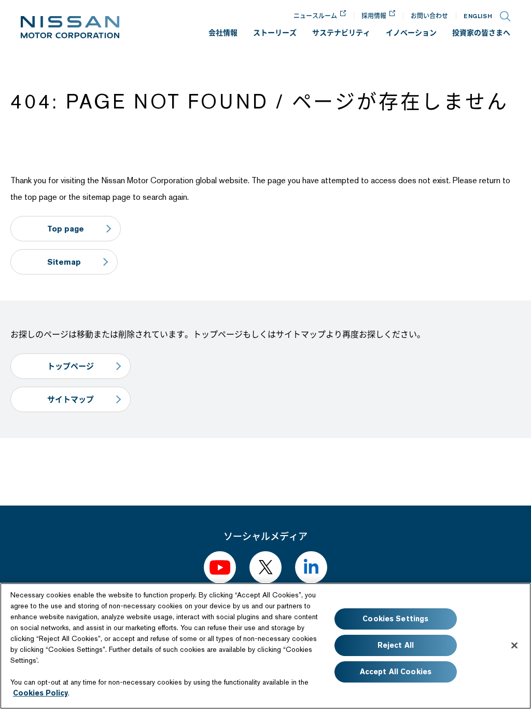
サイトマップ (70, 399)
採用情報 (373, 16)
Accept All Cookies (396, 671)
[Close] (514, 645)
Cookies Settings (395, 618)
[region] (265, 646)
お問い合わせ (429, 16)
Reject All (396, 645)
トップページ (70, 366)
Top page (65, 229)
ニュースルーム (315, 16)
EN (478, 16)
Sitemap (64, 262)
